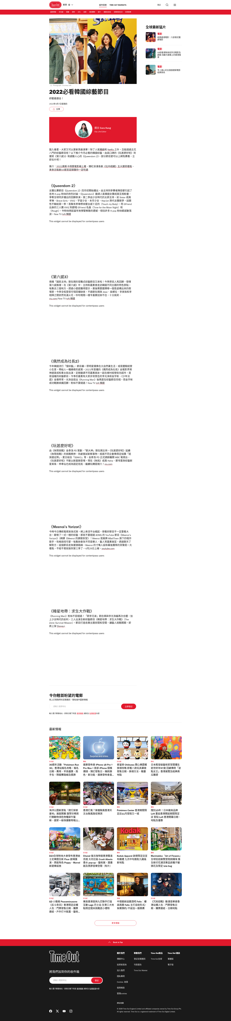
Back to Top (118, 943)
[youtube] (64, 1011)
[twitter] (57, 1011)
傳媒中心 (121, 959)
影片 (99, 12)
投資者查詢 (122, 965)
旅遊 (84, 12)
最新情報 (53, 12)
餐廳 (67, 12)
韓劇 (102, 150)
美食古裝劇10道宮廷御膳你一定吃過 (68, 170)
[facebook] (50, 1011)
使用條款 (80, 714)
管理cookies (122, 994)
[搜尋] (167, 4)
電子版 (170, 965)
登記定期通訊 (139, 959)
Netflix (111, 150)
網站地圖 (120, 1003)
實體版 (170, 959)
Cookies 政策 (122, 982)
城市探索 (103, 5)
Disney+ (61, 626)
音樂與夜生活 (118, 12)
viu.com (53, 299)
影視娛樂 (128, 12)
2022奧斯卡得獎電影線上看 (71, 167)
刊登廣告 (138, 965)
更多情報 (115, 923)
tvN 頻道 (66, 214)
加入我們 (121, 971)
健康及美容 (107, 12)
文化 (79, 12)
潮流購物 (92, 12)
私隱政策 (92, 714)
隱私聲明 (121, 976)
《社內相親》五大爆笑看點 (117, 167)
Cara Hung (105, 128)
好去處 (61, 12)
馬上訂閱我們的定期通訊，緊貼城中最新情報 (68, 700)
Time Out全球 (156, 959)
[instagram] (70, 1011)
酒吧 (73, 12)
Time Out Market (140, 971)
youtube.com (108, 549)
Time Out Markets (118, 5)
